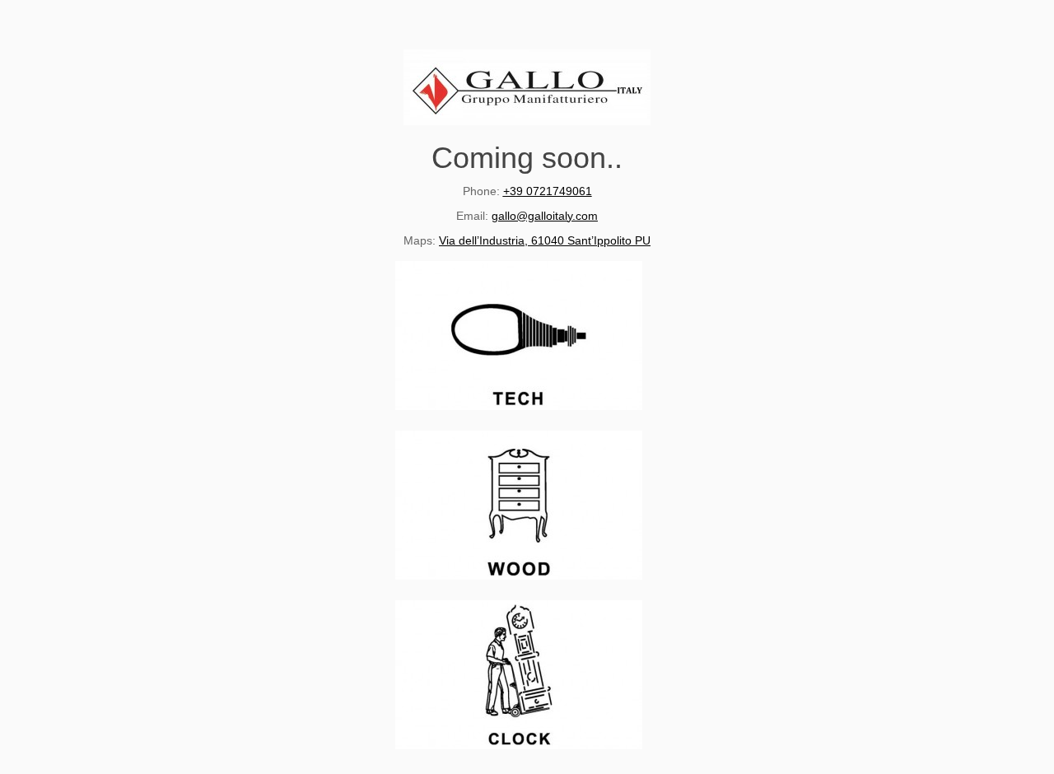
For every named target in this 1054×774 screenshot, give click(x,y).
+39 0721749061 (547, 191)
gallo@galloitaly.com (545, 215)
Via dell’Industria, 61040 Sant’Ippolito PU (545, 240)
